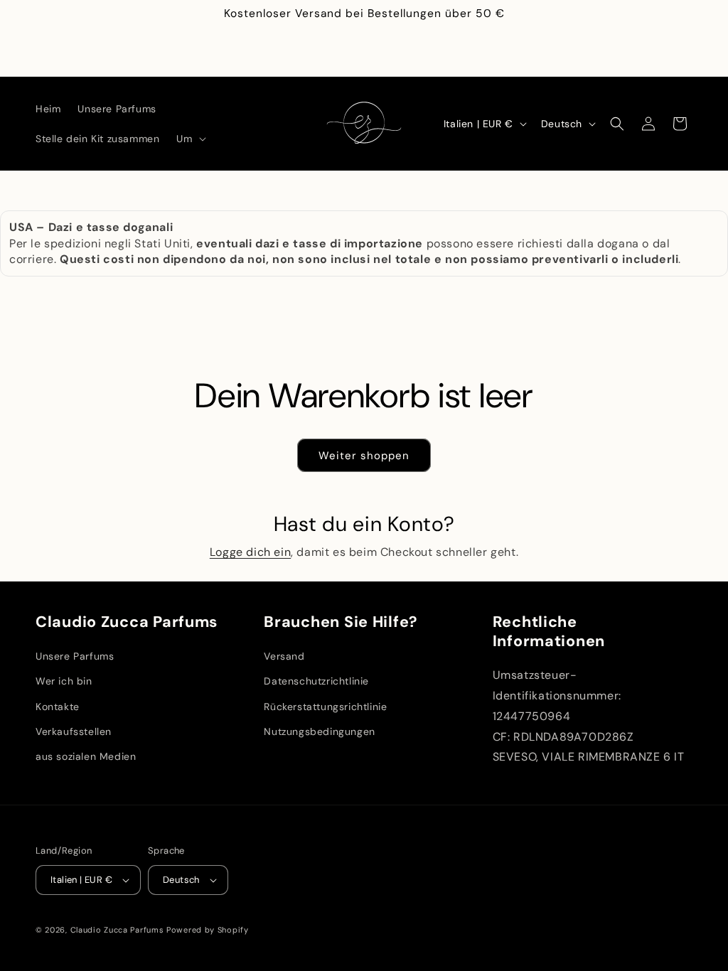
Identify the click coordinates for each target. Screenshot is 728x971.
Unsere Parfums (75, 656)
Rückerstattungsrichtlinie (325, 706)
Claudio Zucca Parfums (117, 930)
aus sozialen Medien (86, 756)
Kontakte (58, 706)
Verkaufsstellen (74, 731)
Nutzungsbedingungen (319, 731)
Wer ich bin (64, 681)
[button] (189, 139)
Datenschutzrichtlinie (316, 681)
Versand (284, 656)
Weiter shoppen (364, 456)
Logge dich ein (250, 551)
